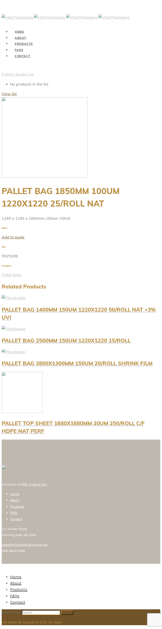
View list (9, 93)
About (14, 500)
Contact (16, 519)
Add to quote (13, 237)
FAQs (13, 513)
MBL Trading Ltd (35, 484)
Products (17, 507)
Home (14, 494)
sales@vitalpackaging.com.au (25, 545)
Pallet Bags (12, 274)
